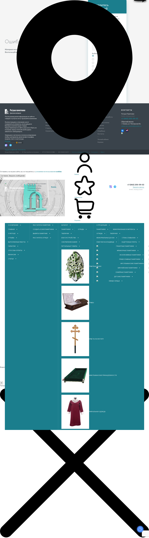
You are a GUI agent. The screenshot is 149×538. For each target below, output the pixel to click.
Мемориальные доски (105, 238)
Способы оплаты (15, 250)
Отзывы (11, 238)
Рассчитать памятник (42, 225)
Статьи (11, 259)
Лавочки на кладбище (105, 242)
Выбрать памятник (40, 233)
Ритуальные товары (69, 246)
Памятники (66, 229)
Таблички (65, 233)
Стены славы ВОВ (128, 238)
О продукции (101, 225)
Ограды (81, 229)
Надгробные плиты (129, 242)
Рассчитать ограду (40, 238)
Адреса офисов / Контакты (15, 150)
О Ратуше (12, 233)
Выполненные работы (17, 242)
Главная (11, 229)
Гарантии (12, 246)
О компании (13, 225)
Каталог (64, 225)
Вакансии (12, 254)
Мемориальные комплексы (124, 229)
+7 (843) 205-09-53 (135, 184)
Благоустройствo (68, 238)
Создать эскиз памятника (43, 229)
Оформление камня (69, 242)
